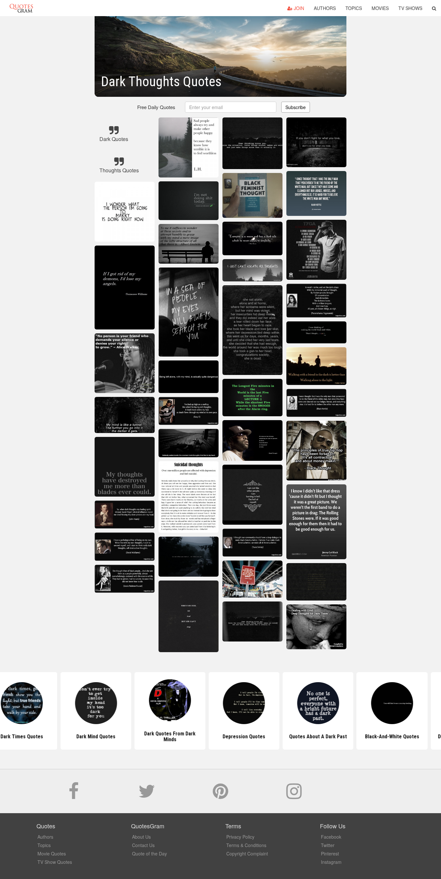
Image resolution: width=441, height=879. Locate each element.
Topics (353, 8)
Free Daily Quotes (156, 107)
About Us (141, 837)
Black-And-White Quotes (369, 736)
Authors (325, 8)
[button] (434, 8)
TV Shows (410, 8)
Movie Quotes (51, 853)
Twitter (327, 845)
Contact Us (143, 845)
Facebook (331, 837)
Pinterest (330, 853)
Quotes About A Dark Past (294, 736)
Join (298, 8)
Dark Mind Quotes (72, 736)
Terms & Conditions (246, 845)
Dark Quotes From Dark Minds (146, 737)
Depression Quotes (220, 736)
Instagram (331, 862)
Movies (380, 8)
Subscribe (295, 107)
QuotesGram (21, 8)
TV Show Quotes (54, 862)
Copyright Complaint (247, 853)
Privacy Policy (240, 837)
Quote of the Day (149, 853)
